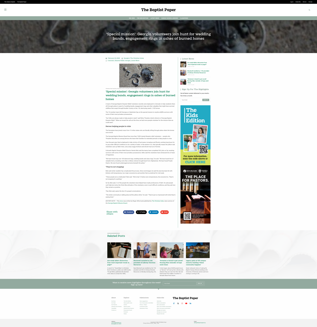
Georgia (127, 60)
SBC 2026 (132, 18)
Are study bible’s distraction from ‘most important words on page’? (197, 63)
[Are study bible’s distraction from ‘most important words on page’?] (183, 64)
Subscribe (159, 301)
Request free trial (160, 313)
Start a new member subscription (164, 306)
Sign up (206, 100)
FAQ (158, 323)
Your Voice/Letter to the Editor (146, 303)
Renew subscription (161, 303)
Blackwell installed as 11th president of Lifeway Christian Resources (198, 71)
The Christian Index (158, 201)
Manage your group (161, 310)
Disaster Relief (119, 60)
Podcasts (126, 312)
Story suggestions (144, 301)
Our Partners (114, 304)
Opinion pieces (127, 306)
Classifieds (184, 18)
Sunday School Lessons (169, 18)
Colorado (111, 60)
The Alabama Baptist (9, 1)
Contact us (113, 310)
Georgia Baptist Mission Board (117, 203)
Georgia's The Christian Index (134, 58)
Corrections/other (144, 306)
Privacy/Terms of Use (148, 323)
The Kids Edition (142, 18)
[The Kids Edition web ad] (195, 135)
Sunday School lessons (129, 308)
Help (155, 323)
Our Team (113, 303)
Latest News (154, 18)
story (121, 201)
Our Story (113, 301)
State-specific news (128, 303)
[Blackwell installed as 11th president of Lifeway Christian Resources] (183, 73)
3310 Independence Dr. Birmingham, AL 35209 (116, 323)
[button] (309, 10)
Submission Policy (144, 308)
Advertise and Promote (116, 306)
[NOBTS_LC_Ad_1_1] (195, 194)
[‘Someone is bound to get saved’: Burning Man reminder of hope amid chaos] (183, 82)
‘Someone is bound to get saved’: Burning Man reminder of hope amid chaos (197, 80)
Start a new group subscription (163, 308)
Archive (125, 304)
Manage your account (161, 312)
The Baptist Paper (21, 1)
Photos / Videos (143, 304)
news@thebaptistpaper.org (200, 322)
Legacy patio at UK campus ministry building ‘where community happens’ (196, 263)
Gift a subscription (161, 304)
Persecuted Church (128, 310)
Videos (125, 313)
